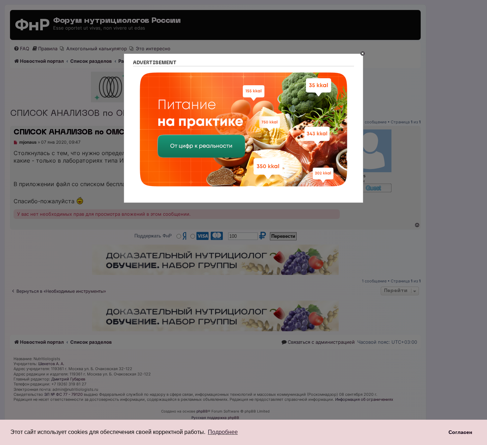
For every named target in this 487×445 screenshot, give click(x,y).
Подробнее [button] (223, 432)
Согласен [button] (460, 432)
